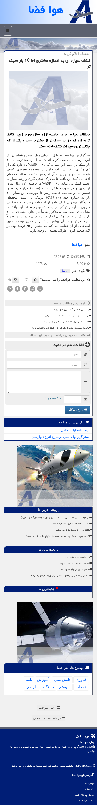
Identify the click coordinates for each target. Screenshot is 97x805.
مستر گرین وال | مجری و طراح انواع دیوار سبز (61, 437)
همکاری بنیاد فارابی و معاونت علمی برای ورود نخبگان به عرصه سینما (57, 575)
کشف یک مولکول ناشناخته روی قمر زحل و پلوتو (66, 321)
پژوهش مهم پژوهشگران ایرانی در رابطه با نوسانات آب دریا (60, 328)
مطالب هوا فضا (86, 800)
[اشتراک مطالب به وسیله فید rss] (10, 288)
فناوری (81, 680)
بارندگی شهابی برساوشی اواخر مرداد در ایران (67, 315)
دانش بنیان (62, 680)
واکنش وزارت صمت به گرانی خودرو (73, 529)
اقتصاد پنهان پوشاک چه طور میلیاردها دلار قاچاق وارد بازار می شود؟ (58, 536)
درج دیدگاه (76, 409)
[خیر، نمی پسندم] (15, 279)
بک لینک (89, 789)
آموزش (43, 680)
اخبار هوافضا (47, 707)
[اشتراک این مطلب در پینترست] (25, 288)
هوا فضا (77, 244)
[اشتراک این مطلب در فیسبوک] (17, 288)
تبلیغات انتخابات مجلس (75, 430)
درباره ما (89, 783)
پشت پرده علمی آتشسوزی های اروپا (71, 309)
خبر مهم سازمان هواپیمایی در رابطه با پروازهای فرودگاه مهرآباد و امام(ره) (55, 517)
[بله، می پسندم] (35, 279)
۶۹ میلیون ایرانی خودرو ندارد (75, 557)
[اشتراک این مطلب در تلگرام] (32, 288)
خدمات (81, 687)
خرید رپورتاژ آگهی (84, 794)
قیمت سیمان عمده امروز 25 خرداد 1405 (70, 523)
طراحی (32, 687)
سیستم (64, 687)
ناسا (65, 271)
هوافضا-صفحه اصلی (47, 718)
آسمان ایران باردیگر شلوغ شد (75, 569)
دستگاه (48, 687)
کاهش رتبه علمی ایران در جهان (75, 563)
